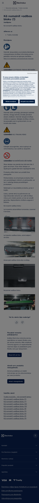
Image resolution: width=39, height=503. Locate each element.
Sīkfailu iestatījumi (11, 101)
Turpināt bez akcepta (32, 73)
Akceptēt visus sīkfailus (27, 101)
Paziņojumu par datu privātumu (18, 96)
